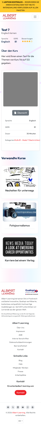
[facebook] (8, 407)
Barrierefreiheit (20, 346)
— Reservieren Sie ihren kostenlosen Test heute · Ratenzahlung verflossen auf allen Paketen (20, 6)
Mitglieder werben (20, 368)
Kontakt (20, 349)
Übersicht (22, 112)
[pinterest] (33, 407)
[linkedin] (18, 407)
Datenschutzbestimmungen (20, 342)
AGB (20, 335)
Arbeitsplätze (20, 375)
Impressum (20, 331)
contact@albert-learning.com (21, 386)
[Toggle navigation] (35, 16)
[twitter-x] (13, 407)
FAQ (20, 364)
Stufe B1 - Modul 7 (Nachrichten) (27, 140)
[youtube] (23, 407)
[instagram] (28, 407)
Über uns (20, 327)
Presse (20, 371)
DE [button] (19, 421)
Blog (20, 360)
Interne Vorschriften (20, 338)
